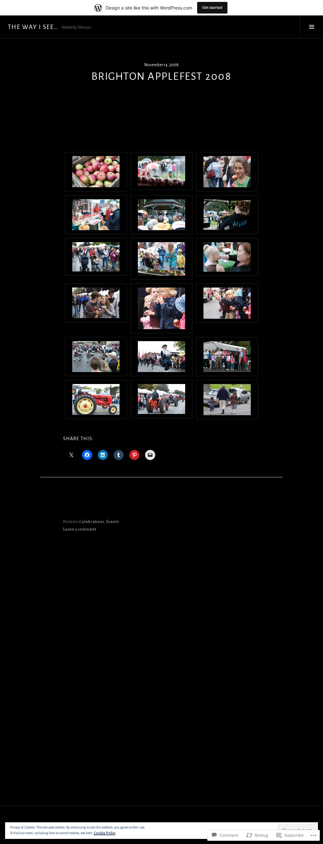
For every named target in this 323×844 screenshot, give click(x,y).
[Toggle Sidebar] (311, 26)
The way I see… (33, 26)
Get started (212, 7)
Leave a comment (79, 529)
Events (112, 522)
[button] (96, 171)
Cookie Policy (104, 833)
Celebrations (91, 522)
